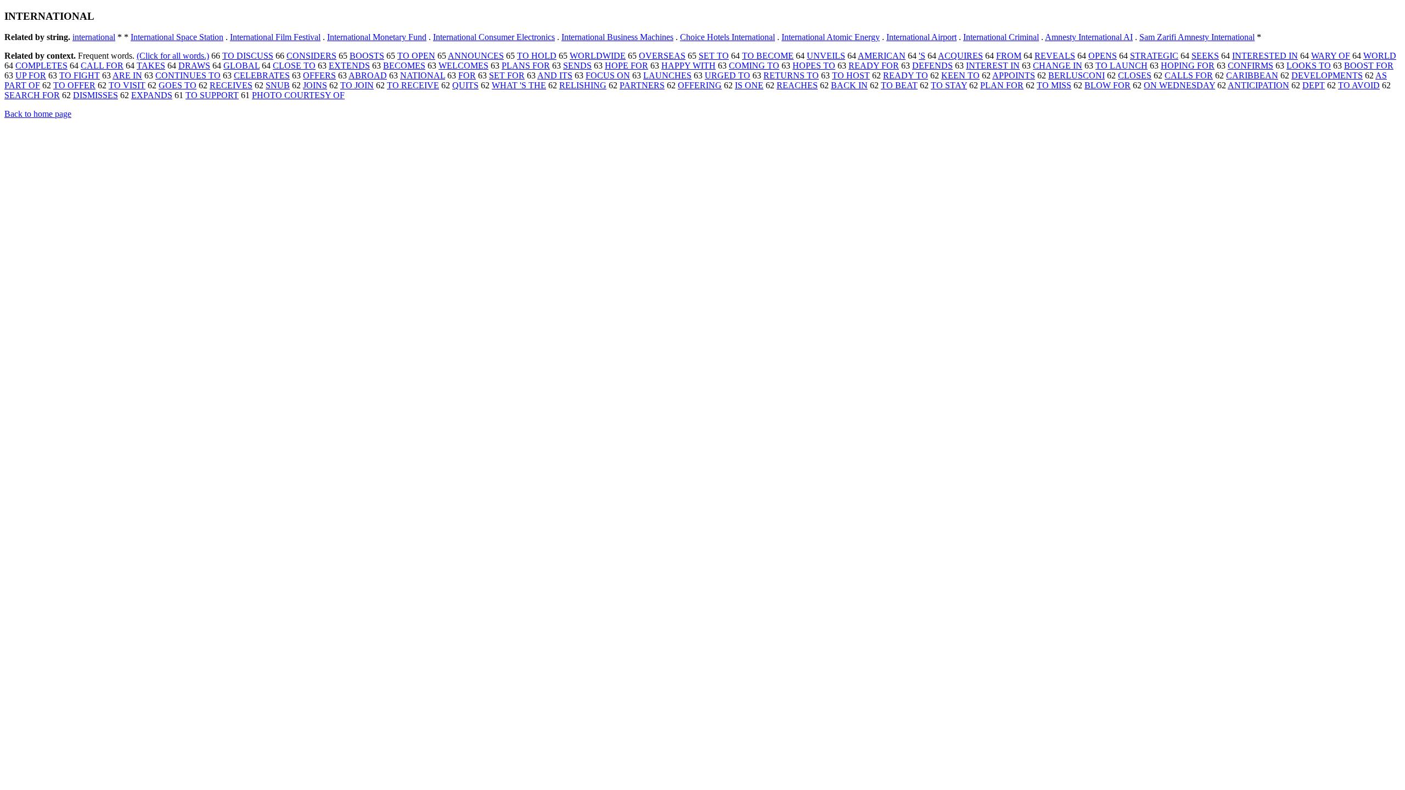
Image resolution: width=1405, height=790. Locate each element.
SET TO (714, 55)
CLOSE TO (294, 65)
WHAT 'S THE (519, 85)
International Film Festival (275, 37)
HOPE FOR (626, 65)
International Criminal (1001, 37)
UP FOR (30, 75)
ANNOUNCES (476, 55)
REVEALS (1055, 55)
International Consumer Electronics (494, 37)
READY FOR (873, 65)
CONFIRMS (1250, 65)
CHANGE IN (1057, 65)
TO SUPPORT (212, 95)
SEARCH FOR (32, 95)
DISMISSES (95, 95)
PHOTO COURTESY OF (298, 95)
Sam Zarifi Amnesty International (1197, 37)
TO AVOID (1359, 85)
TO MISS (1054, 85)
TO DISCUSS (247, 55)
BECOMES (404, 65)
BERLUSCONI (1076, 75)
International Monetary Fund (376, 37)
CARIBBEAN (1252, 75)
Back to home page (37, 114)
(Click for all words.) (173, 55)
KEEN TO (960, 75)
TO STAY (949, 85)
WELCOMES (463, 65)
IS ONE (749, 85)
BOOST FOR (1368, 65)
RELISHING (582, 85)
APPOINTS (1013, 75)
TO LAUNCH (1121, 65)
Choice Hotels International (727, 37)
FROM (1008, 55)
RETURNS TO (791, 75)
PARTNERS (642, 85)
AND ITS (554, 75)
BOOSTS (367, 55)
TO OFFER (74, 85)
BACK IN (849, 85)
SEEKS (1205, 55)
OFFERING (700, 85)
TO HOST (851, 75)
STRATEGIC (1154, 55)
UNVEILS (826, 55)
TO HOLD (537, 55)
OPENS (1102, 55)
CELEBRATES (262, 75)
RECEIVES (231, 85)
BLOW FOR (1107, 85)
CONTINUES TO (188, 75)
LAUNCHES (667, 75)
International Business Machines (617, 37)
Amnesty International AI (1089, 37)
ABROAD (368, 75)
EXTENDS (349, 65)
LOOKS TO (1308, 65)
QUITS (465, 85)
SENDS (577, 65)
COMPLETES (41, 65)
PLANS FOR (526, 65)
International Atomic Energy (831, 37)
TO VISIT (127, 85)
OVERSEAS (662, 55)
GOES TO (177, 85)
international (93, 37)
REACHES (797, 85)
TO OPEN (416, 55)
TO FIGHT (79, 75)
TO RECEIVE (413, 85)
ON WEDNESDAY (1179, 85)
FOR (467, 75)
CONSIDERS (311, 55)
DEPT (1313, 85)
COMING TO (754, 65)
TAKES (151, 65)
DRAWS (194, 65)
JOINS (315, 85)
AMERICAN (882, 55)
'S (922, 55)
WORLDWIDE (598, 55)
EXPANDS (151, 95)
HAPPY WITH (688, 65)
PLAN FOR (1002, 85)
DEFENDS (932, 65)
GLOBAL (241, 65)
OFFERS (319, 75)
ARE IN (127, 75)
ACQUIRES (960, 55)
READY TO (905, 75)
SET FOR (507, 75)
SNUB (278, 85)
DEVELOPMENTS (1327, 75)
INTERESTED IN (1265, 55)
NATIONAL (422, 75)
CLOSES (1134, 75)
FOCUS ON (608, 75)
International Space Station (177, 37)
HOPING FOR (1188, 65)
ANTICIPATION (1258, 85)
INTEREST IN (993, 65)
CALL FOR (102, 65)
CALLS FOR (1189, 75)
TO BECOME (768, 55)
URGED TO (727, 75)
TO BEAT (899, 85)
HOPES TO (814, 65)
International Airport (921, 37)
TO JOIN (357, 85)
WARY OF (1330, 55)
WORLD (1379, 55)
